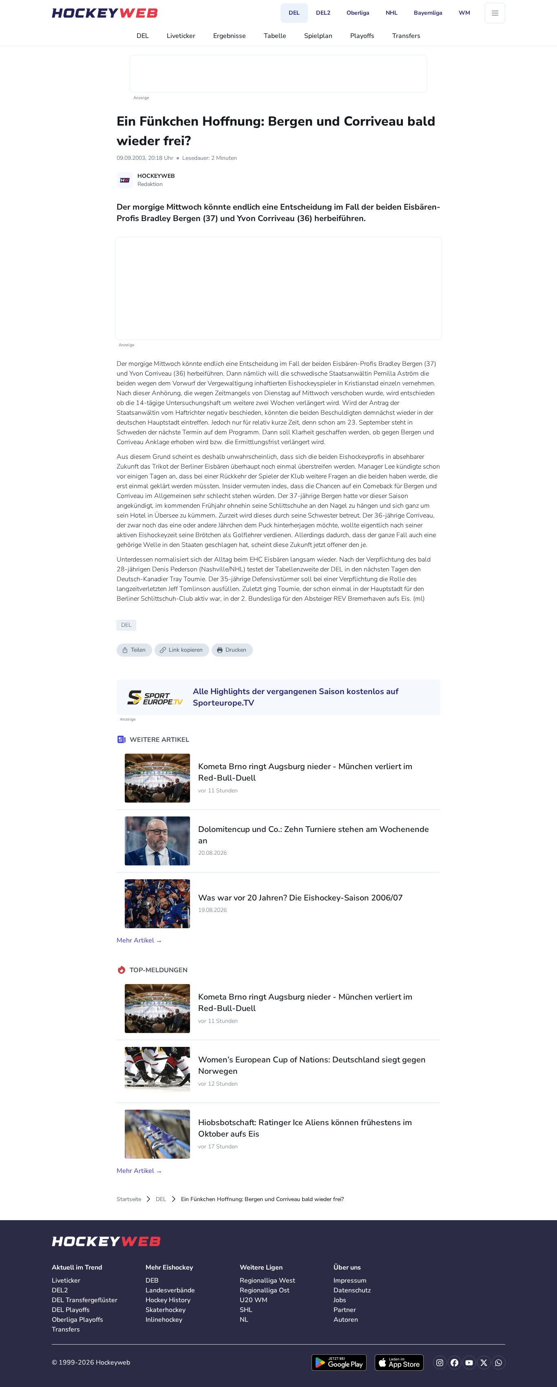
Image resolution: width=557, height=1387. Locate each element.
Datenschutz (352, 1290)
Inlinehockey (164, 1319)
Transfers (406, 35)
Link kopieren (186, 650)
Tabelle (275, 35)
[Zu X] (484, 1362)
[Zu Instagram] (439, 1362)
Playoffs (362, 35)
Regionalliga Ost (265, 1290)
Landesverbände (170, 1290)
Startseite (129, 1199)
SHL (246, 1309)
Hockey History (168, 1300)
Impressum (350, 1280)
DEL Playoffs (71, 1309)
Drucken (235, 650)
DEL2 (60, 1290)
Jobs (340, 1300)
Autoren (346, 1319)
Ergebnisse (229, 35)
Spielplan (318, 35)
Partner (345, 1309)
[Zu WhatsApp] (498, 1362)
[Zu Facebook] (454, 1362)
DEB (152, 1280)
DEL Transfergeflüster (84, 1300)
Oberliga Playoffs (77, 1319)
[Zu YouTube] (469, 1362)
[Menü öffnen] (495, 13)
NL (244, 1319)
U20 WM (253, 1300)
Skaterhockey (166, 1309)
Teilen (138, 650)
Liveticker (181, 35)
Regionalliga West (267, 1280)
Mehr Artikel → (139, 940)
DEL (143, 35)
